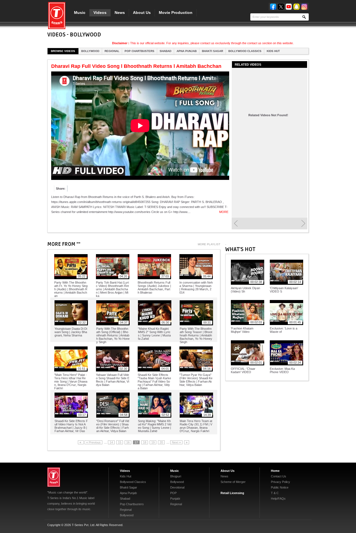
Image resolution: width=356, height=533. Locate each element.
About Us (142, 12)
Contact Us (278, 476)
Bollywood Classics (244, 51)
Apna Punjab (187, 51)
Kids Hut (273, 51)
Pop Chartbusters (139, 51)
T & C (275, 493)
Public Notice (279, 487)
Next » (176, 442)
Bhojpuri (175, 476)
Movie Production (175, 12)
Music (79, 12)
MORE (223, 212)
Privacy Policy (280, 482)
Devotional (177, 487)
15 (119, 442)
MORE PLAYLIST (209, 244)
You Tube (289, 7)
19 (153, 442)
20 (161, 442)
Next (303, 223)
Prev (236, 223)
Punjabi (175, 498)
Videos (100, 12)
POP (173, 493)
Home (275, 470)
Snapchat (296, 7)
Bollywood (90, 51)
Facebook (273, 7)
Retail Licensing (232, 493)
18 (144, 442)
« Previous (93, 442)
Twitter (281, 7)
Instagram (304, 7)
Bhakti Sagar (212, 51)
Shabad (165, 51)
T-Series (53, 477)
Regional (112, 51)
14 (111, 442)
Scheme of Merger (233, 482)
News (120, 12)
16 (128, 442)
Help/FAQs (278, 498)
